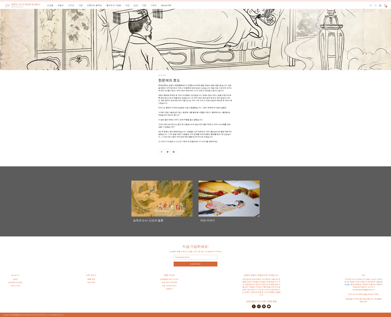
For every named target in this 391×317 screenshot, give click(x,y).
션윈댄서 (169, 289)
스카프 (71, 5)
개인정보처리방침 (15, 282)
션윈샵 (15, 279)
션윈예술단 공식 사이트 (169, 279)
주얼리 (61, 5)
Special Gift (166, 5)
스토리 (154, 5)
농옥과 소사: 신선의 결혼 (148, 220)
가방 (81, 5)
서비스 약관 (15, 286)
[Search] (371, 5)
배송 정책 (91, 282)
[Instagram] (259, 306)
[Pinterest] (264, 306)
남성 (136, 5)
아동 (144, 5)
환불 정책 (91, 279)
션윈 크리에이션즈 (169, 286)
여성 (127, 5)
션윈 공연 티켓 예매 (169, 282)
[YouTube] (269, 306)
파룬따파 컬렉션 (94, 5)
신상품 (50, 5)
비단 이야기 (207, 220)
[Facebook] (254, 306)
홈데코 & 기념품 (113, 5)
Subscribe (195, 264)
